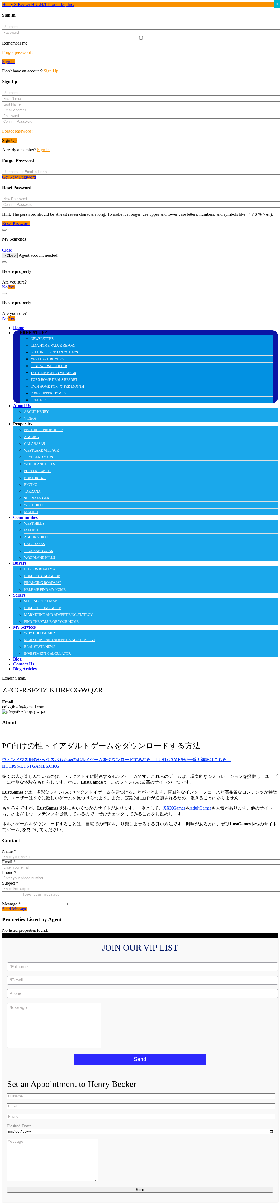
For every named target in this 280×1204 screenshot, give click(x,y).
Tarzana (32, 491)
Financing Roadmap (42, 583)
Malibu (31, 512)
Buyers (19, 563)
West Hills (34, 505)
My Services (24, 627)
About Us (22, 405)
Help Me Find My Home (45, 590)
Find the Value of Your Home (51, 621)
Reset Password (16, 223)
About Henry (36, 412)
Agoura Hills (36, 537)
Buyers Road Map (40, 569)
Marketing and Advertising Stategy (58, 615)
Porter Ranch (37, 471)
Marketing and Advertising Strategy (59, 640)
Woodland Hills (39, 464)
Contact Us (23, 664)
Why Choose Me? (39, 633)
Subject (10, 883)
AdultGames (200, 808)
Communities (25, 517)
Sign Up (51, 71)
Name (9, 851)
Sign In (8, 61)
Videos (30, 418)
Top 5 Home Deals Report (54, 380)
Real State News (39, 647)
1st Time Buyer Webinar (53, 373)
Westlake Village (41, 450)
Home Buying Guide (42, 576)
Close (7, 250)
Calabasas (34, 444)
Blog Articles (25, 669)
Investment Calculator (47, 653)
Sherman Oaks (37, 498)
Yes (11, 287)
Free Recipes (42, 400)
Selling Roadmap (40, 601)
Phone (9, 872)
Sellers (19, 595)
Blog (17, 659)
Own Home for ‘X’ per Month (57, 386)
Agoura (31, 437)
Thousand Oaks (38, 457)
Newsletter (42, 339)
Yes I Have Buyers (47, 359)
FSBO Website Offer (49, 366)
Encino (30, 485)
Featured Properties (43, 430)
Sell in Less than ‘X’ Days (54, 352)
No (5, 287)
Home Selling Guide (42, 608)
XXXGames (174, 808)
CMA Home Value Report (53, 345)
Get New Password (19, 177)
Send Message (14, 909)
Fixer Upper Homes (48, 393)
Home (18, 327)
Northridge (35, 478)
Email (9, 862)
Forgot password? (17, 52)
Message (11, 904)
